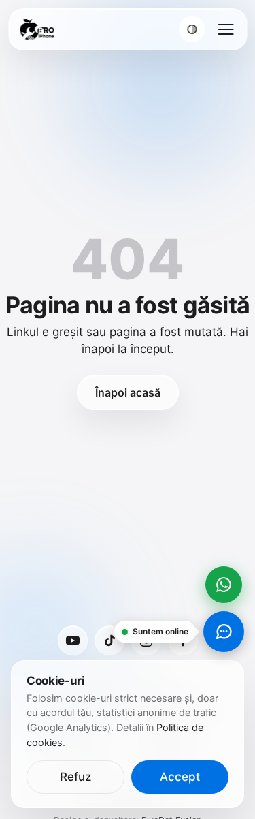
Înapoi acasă (127, 392)
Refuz (75, 777)
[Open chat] (223, 631)
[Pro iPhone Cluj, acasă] (37, 29)
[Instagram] (146, 640)
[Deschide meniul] (225, 29)
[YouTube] (73, 640)
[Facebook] (183, 640)
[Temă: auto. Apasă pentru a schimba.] (192, 29)
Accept (180, 777)
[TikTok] (109, 640)
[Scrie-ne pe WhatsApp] (223, 584)
